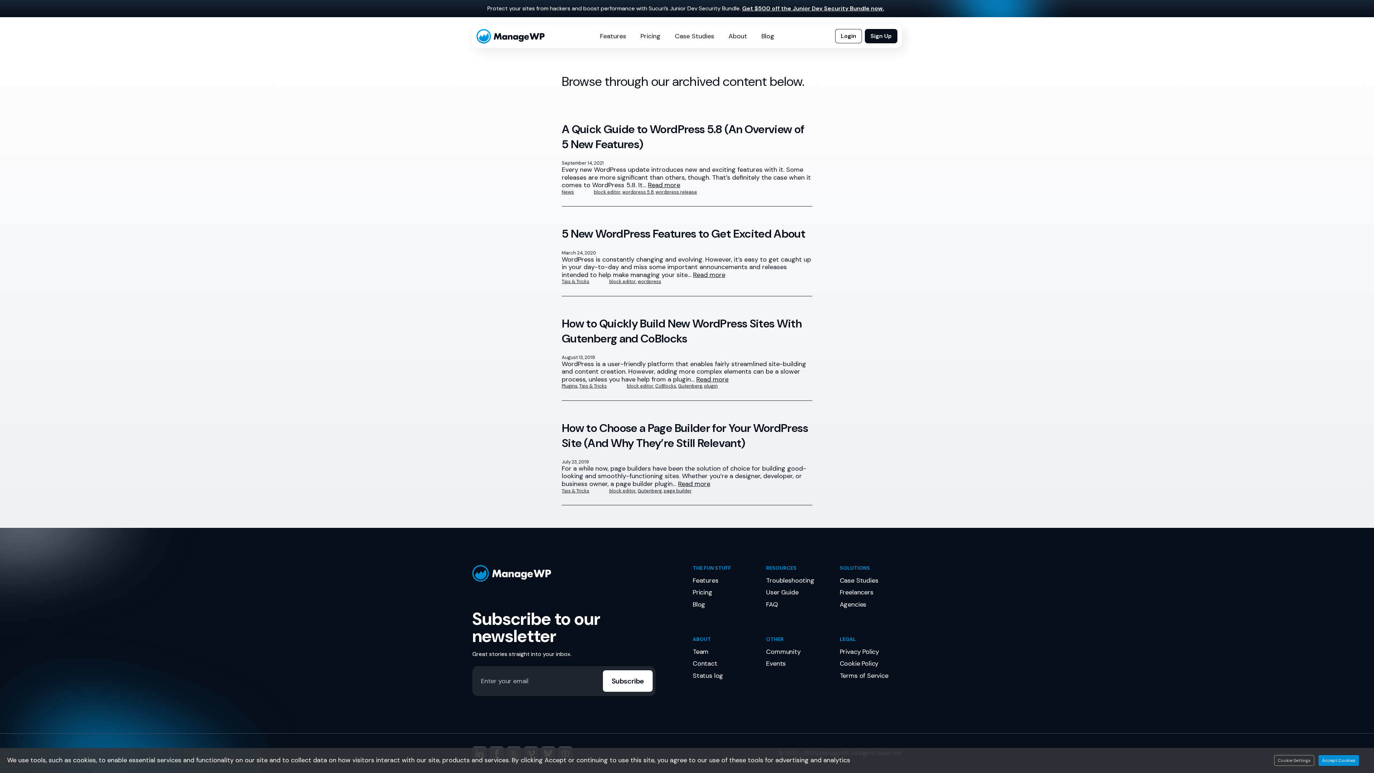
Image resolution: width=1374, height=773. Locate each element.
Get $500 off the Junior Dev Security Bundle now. (813, 8)
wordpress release (676, 192)
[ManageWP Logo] (576, 573)
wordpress (649, 281)
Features (613, 36)
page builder (678, 491)
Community (783, 651)
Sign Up (881, 36)
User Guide (782, 592)
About (738, 36)
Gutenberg (690, 386)
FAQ (772, 604)
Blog (767, 36)
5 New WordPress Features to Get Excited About (683, 234)
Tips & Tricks (575, 281)
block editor (607, 192)
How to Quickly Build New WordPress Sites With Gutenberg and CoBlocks (682, 331)
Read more (664, 185)
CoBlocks (665, 386)
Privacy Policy (859, 651)
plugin (711, 386)
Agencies (853, 604)
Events (776, 663)
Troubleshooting (790, 580)
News (568, 192)
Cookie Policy (859, 663)
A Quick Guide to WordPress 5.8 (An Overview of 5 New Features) (683, 137)
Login (848, 36)
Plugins (570, 386)
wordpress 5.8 (638, 192)
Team (700, 651)
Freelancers (856, 592)
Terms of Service (864, 675)
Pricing (650, 36)
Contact (705, 663)
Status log (708, 675)
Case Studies (694, 36)
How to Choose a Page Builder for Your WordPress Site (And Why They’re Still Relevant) (685, 436)
